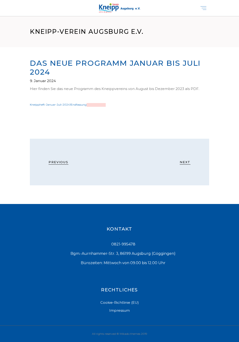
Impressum (119, 310)
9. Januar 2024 (43, 81)
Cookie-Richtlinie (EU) (119, 302)
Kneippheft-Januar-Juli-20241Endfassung (58, 104)
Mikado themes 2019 (133, 333)
